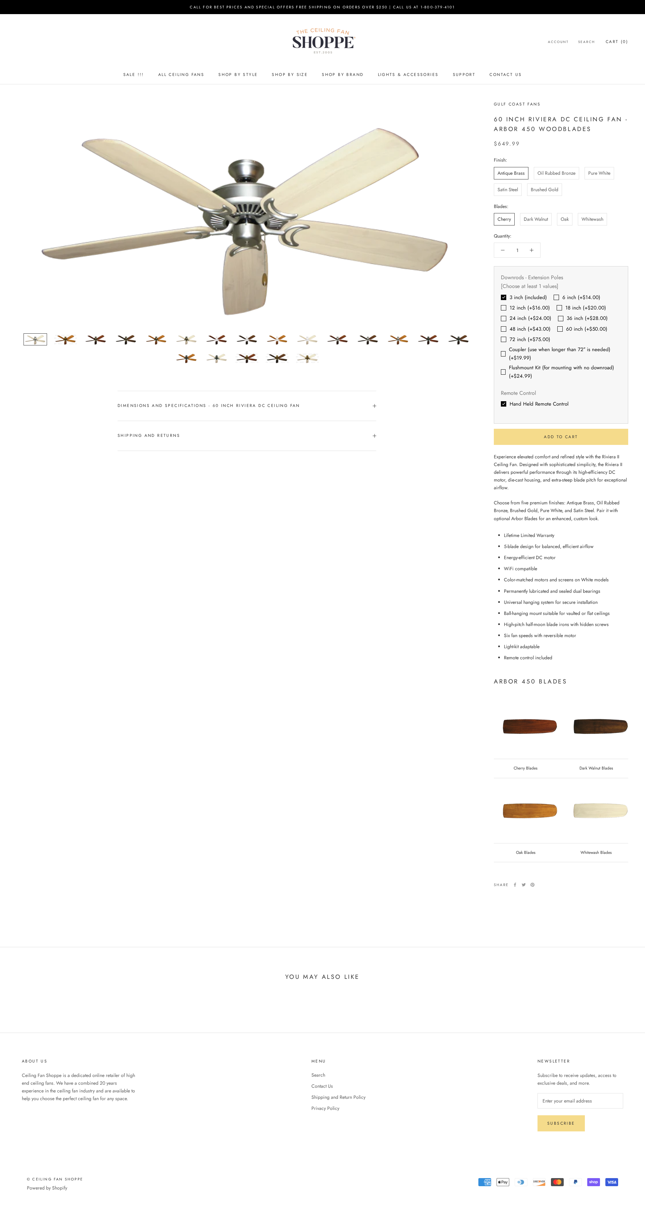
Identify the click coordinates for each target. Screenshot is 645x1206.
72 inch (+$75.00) (530, 339)
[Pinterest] (532, 885)
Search (586, 41)
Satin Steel (508, 189)
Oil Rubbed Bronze (556, 173)
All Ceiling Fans (181, 75)
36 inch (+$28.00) (587, 318)
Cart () (617, 42)
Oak (565, 219)
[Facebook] (515, 885)
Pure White (599, 173)
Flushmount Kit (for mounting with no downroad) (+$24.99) (561, 372)
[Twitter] (524, 885)
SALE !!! (133, 75)
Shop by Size (290, 75)
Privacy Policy (325, 1108)
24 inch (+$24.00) (530, 318)
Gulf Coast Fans (517, 104)
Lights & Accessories (408, 75)
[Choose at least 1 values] (529, 286)
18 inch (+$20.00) (585, 307)
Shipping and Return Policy (338, 1097)
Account (558, 41)
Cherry (504, 219)
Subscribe (561, 1123)
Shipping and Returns (149, 435)
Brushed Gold (544, 189)
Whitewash (592, 219)
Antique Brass (511, 173)
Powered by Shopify (47, 1187)
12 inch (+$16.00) (530, 307)
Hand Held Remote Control (539, 404)
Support (464, 75)
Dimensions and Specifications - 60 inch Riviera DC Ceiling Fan (209, 406)
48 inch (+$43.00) (530, 329)
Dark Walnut (536, 219)
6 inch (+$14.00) (581, 297)
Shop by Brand (342, 75)
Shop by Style (238, 75)
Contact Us (505, 75)
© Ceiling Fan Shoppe (55, 1179)
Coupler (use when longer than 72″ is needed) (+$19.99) (559, 354)
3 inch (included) (528, 297)
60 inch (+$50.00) (586, 329)
